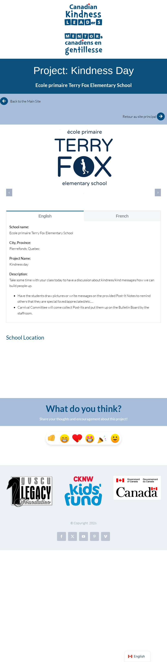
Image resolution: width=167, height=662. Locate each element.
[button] (9, 192)
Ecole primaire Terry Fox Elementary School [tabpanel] (81, 270)
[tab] (45, 216)
